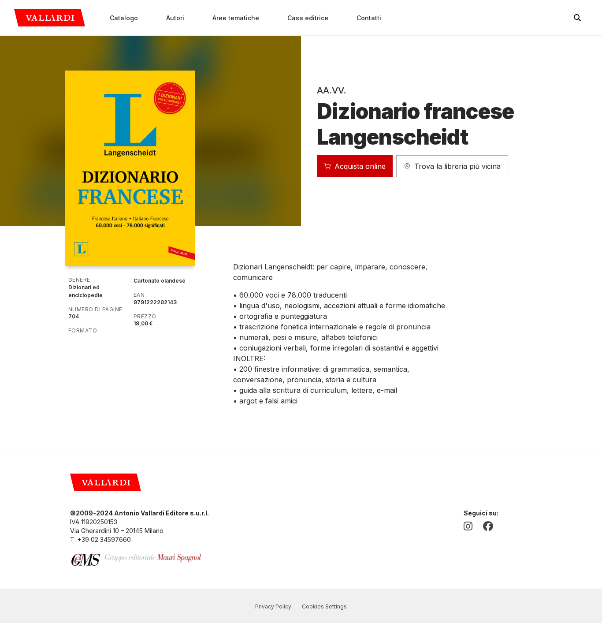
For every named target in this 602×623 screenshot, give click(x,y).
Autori (175, 18)
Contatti (369, 18)
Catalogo (124, 18)
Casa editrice (307, 18)
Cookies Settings (324, 606)
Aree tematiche (235, 18)
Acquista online (360, 166)
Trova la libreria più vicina (457, 166)
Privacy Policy (273, 606)
